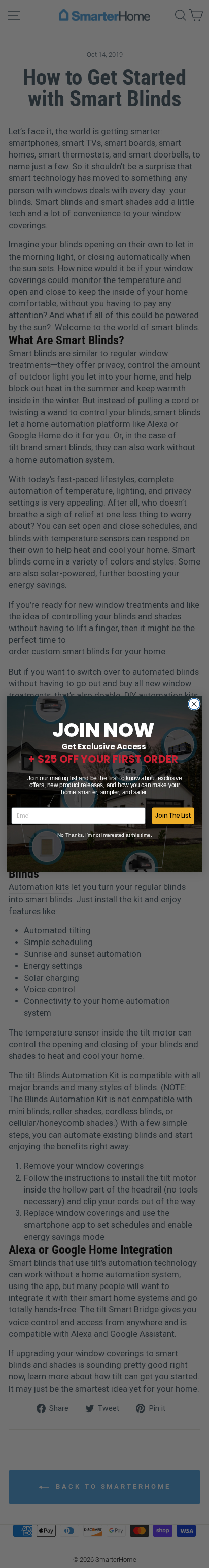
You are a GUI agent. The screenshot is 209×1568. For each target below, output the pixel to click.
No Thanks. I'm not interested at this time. (104, 835)
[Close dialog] (194, 704)
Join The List (173, 815)
